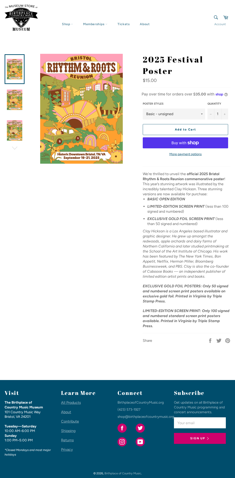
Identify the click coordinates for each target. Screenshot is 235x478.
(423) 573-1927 (129, 409)
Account (220, 24)
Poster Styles (153, 103)
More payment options (185, 154)
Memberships (94, 24)
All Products (71, 402)
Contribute (70, 421)
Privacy (67, 449)
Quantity (214, 103)
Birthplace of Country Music (122, 473)
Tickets (124, 24)
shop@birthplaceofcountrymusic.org (146, 417)
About (145, 24)
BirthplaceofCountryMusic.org (141, 402)
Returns (67, 440)
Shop (66, 24)
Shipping (68, 431)
